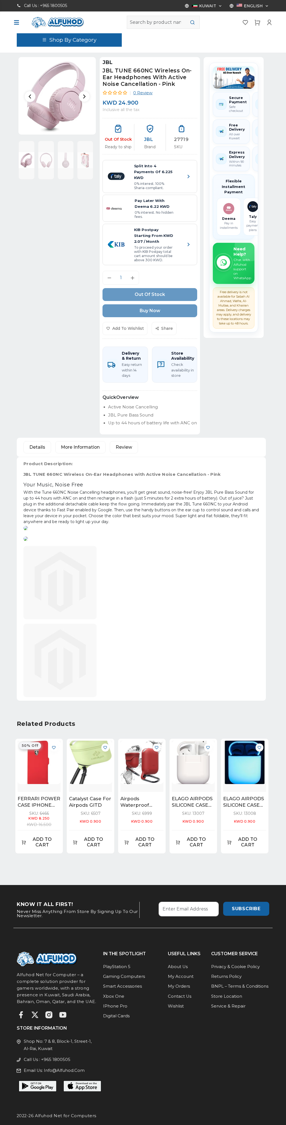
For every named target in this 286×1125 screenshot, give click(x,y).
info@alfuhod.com (64, 1070)
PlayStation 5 (116, 966)
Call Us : (45, 5)
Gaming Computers (124, 976)
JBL (108, 62)
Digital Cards (116, 1015)
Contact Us (179, 996)
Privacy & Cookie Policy (235, 966)
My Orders (179, 986)
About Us (178, 966)
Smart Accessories (122, 986)
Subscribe (246, 908)
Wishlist (176, 1006)
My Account (181, 976)
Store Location (226, 996)
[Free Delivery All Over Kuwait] (233, 77)
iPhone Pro (115, 1006)
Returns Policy (226, 976)
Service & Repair (228, 1006)
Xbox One (113, 996)
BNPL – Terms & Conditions (239, 986)
